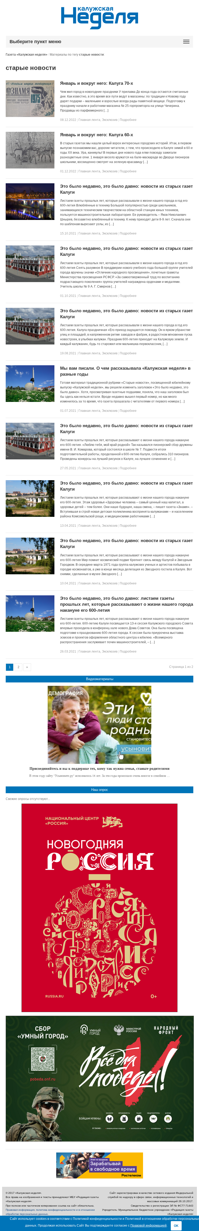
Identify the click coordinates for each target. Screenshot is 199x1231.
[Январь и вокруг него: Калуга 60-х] (30, 167)
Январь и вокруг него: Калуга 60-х (96, 134)
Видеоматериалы (99, 679)
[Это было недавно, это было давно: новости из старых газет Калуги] (30, 219)
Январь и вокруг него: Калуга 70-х (96, 83)
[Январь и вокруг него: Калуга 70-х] (30, 116)
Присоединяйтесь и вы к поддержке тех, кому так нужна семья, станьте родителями (99, 768)
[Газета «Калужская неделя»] (99, 26)
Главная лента (89, 120)
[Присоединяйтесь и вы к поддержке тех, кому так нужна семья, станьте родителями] (99, 725)
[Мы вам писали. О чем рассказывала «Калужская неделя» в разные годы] (30, 401)
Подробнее (128, 120)
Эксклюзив (109, 120)
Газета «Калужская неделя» (26, 54)
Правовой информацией (148, 1225)
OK (176, 1226)
